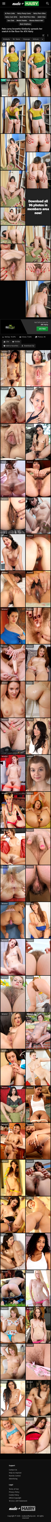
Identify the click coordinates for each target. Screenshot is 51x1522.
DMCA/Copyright (15, 1498)
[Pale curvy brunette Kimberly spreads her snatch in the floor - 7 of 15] (13, 152)
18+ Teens (16, 39)
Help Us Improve (15, 1473)
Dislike (17, 342)
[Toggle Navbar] (4, 3)
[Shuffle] (43, 35)
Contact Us (13, 1470)
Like (7, 342)
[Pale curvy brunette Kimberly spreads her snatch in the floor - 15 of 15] (38, 299)
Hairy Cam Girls (11, 17)
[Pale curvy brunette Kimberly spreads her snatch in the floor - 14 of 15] (38, 271)
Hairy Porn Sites (39, 13)
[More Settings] (47, 35)
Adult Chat (41, 17)
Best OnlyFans (25, 24)
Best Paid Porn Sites (27, 17)
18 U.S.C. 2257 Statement (18, 1501)
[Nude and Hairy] (25, 3)
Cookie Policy (14, 1495)
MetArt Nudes (22, 21)
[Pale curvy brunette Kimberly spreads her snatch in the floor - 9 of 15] (13, 188)
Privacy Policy (14, 1492)
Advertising (13, 1479)
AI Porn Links (10, 13)
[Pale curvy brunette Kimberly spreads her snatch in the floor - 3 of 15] (38, 87)
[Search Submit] (47, 3)
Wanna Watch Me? (36, 21)
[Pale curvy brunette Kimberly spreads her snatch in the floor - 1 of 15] (13, 60)
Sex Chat (10, 21)
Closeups (26, 39)
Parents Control (15, 1476)
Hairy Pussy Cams (24, 13)
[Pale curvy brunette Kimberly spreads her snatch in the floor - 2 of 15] (38, 60)
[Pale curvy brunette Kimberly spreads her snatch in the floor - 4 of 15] (38, 115)
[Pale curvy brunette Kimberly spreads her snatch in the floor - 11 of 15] (38, 243)
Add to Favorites (12, 346)
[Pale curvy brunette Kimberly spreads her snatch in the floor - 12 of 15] (13, 234)
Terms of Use (14, 1489)
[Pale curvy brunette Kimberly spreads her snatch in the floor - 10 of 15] (13, 216)
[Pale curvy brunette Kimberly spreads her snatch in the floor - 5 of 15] (13, 115)
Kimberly (6, 39)
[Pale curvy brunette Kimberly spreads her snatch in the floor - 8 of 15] (38, 170)
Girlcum (36, 39)
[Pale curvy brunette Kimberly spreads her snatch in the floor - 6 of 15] (38, 143)
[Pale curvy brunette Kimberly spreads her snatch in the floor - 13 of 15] (13, 262)
